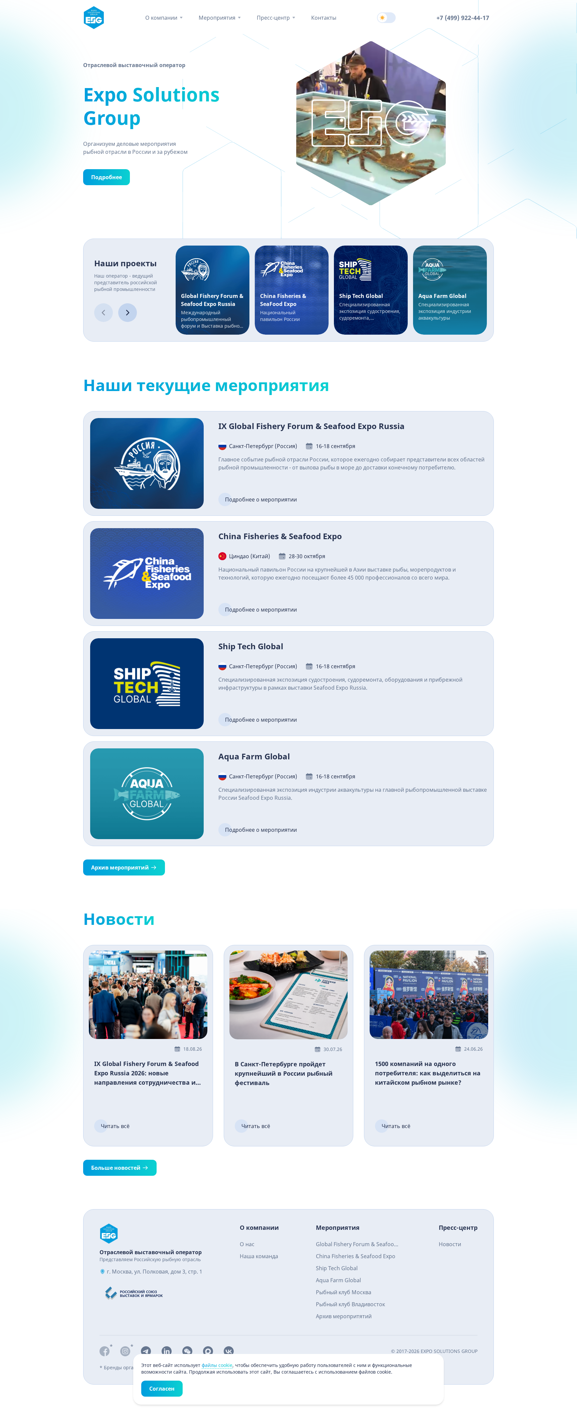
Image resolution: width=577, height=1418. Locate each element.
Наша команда (259, 1256)
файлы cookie (217, 1365)
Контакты (323, 17)
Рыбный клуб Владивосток (350, 1304)
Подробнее (106, 177)
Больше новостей (116, 1167)
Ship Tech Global (337, 1268)
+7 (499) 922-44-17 (462, 18)
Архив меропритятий (344, 1316)
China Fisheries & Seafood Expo (355, 1256)
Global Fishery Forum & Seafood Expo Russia (356, 1245)
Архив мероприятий (120, 867)
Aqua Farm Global (338, 1280)
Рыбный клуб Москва (343, 1292)
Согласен (162, 1388)
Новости (450, 1244)
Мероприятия (217, 17)
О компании (161, 17)
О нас (247, 1244)
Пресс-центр (273, 17)
